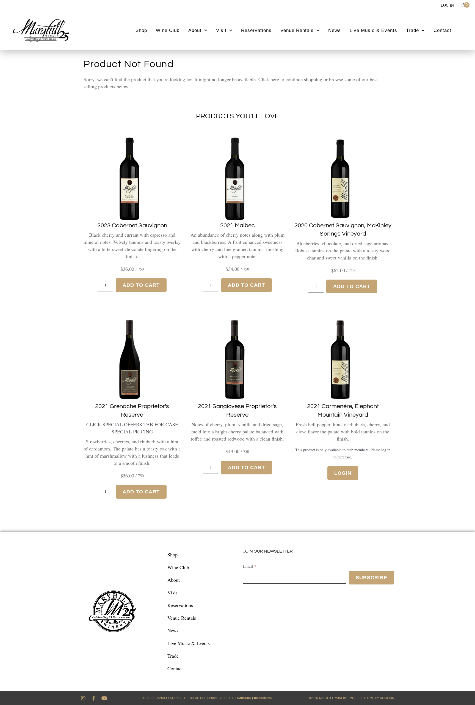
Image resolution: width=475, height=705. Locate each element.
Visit (221, 30)
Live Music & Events (373, 30)
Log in (447, 5)
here (274, 79)
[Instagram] (83, 698)
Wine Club (167, 30)
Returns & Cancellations (159, 698)
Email (248, 566)
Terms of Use (195, 698)
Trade (412, 30)
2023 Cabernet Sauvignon (132, 225)
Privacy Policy (222, 698)
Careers (244, 698)
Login (342, 473)
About (194, 30)
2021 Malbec (237, 225)
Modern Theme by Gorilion (372, 698)
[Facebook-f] (93, 698)
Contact (442, 30)
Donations (263, 698)
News (334, 30)
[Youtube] (104, 698)
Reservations (256, 30)
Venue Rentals (297, 30)
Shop (141, 30)
